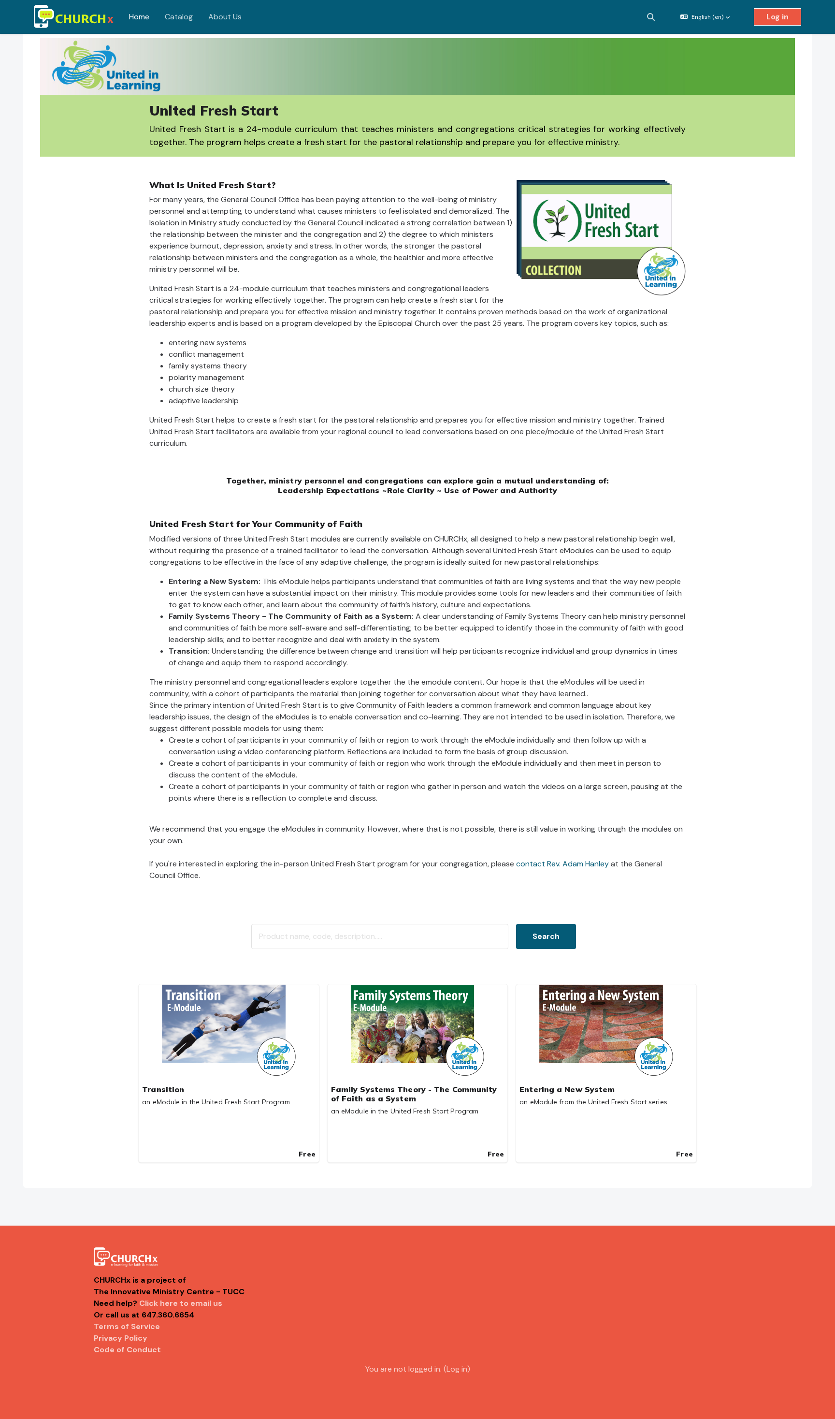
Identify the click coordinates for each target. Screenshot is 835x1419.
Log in (777, 17)
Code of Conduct (127, 1350)
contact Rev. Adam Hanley (562, 864)
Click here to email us (180, 1303)
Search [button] (546, 936)
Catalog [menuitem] (179, 17)
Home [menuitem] (139, 17)
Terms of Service (127, 1326)
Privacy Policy (120, 1338)
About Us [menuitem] (225, 17)
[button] (651, 17)
